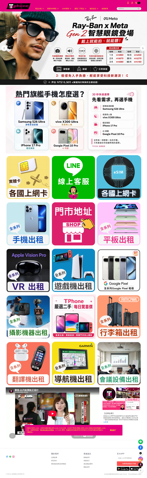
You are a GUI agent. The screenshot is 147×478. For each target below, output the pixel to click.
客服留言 (87, 460)
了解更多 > (29, 432)
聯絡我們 (87, 467)
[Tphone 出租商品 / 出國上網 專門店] (18, 6)
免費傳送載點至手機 (129, 463)
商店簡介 (54, 460)
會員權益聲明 (88, 464)
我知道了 (113, 430)
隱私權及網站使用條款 (58, 464)
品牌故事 (54, 457)
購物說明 (87, 457)
